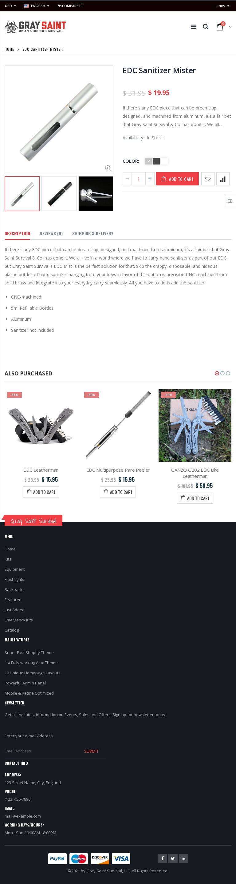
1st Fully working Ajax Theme (31, 662)
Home (9, 49)
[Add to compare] (223, 178)
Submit (91, 751)
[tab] (17, 234)
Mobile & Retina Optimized (29, 693)
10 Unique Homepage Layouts (33, 673)
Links (220, 6)
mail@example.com (23, 816)
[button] (217, 373)
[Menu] (193, 26)
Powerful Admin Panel (25, 683)
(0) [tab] (51, 233)
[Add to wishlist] (207, 178)
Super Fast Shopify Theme (29, 652)
